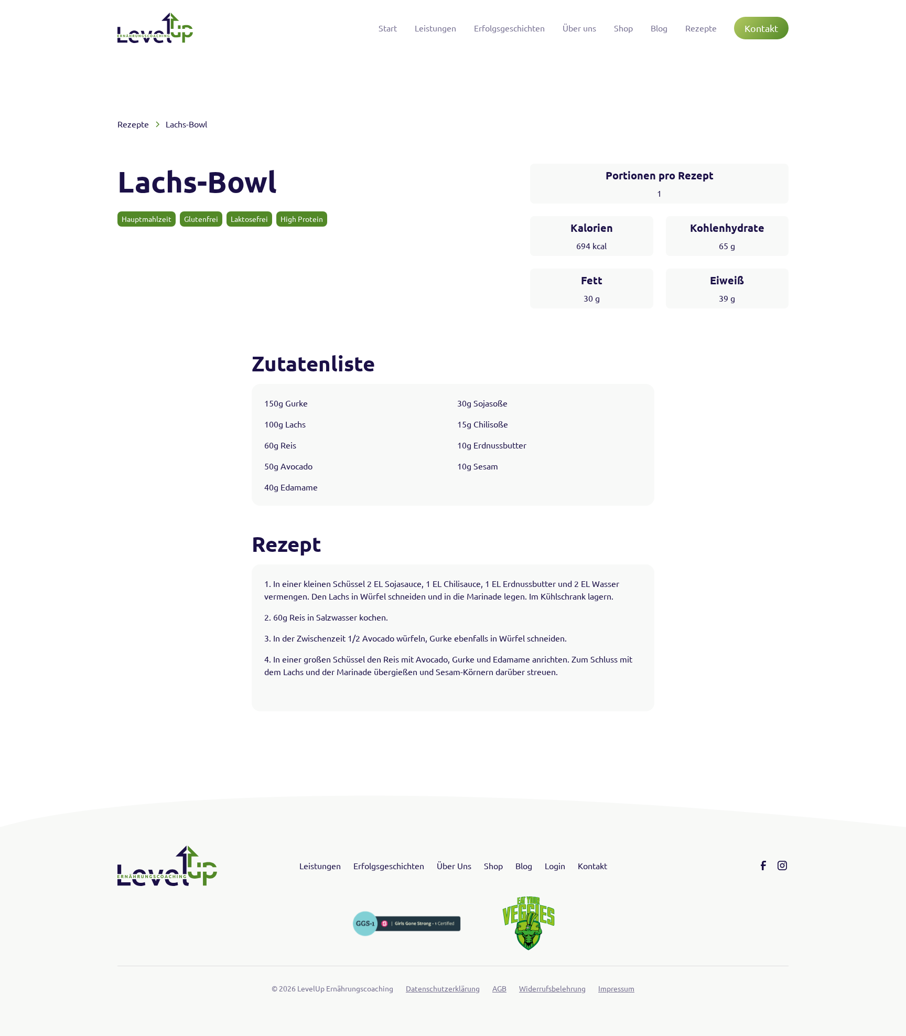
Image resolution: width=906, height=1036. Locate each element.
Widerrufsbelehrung (552, 988)
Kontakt (761, 28)
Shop (623, 28)
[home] (155, 28)
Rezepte (701, 28)
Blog (659, 28)
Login (555, 865)
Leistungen (435, 28)
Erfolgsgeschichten (509, 28)
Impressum (616, 988)
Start (388, 28)
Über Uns (454, 865)
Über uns (579, 28)
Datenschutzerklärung (443, 988)
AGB (499, 988)
